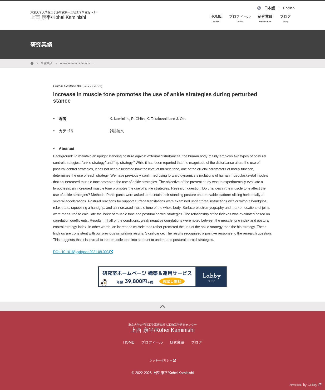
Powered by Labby (304, 385)
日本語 (269, 8)
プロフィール (152, 342)
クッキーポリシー (161, 360)
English (289, 8)
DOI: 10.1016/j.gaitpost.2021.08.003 (81, 252)
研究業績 (46, 63)
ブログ (196, 342)
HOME (128, 342)
